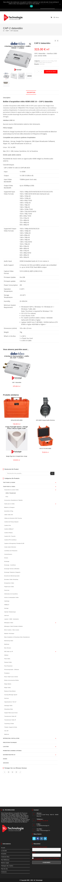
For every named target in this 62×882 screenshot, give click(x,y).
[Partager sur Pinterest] (12, 772)
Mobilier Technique (9, 633)
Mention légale (5, 862)
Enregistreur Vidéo (9, 583)
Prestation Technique (10, 742)
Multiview (6, 644)
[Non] (60, 4)
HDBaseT (6, 604)
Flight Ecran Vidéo (9, 586)
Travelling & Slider (9, 723)
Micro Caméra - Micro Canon (11, 630)
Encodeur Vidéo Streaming (11, 579)
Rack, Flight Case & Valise (11, 676)
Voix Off (6, 730)
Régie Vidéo (7, 687)
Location (6, 746)
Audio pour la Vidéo (9, 503)
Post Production (8, 666)
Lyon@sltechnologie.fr (43, 825)
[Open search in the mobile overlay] (30, 473)
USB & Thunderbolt (47, 62)
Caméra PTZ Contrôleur (10, 539)
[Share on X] (4, 772)
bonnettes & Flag (8, 511)
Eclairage (6, 561)
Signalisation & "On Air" (10, 702)
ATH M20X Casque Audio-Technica (45, 420)
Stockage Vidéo (8, 705)
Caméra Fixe (7, 525)
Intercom (6, 615)
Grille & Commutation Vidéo (11, 597)
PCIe (7, 496)
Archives (6, 762)
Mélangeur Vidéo (8, 622)
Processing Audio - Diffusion (11, 669)
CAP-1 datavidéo (16, 382)
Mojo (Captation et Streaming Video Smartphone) (17, 637)
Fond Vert (6, 590)
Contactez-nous (5, 856)
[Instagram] (41, 838)
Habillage (6, 601)
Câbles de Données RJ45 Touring (13, 518)
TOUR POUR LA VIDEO (9, 486)
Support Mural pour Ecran (11, 712)
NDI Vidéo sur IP (8, 651)
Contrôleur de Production (10, 550)
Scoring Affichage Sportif (10, 694)
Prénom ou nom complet (39, 847)
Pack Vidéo (7, 658)
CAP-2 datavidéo (14, 30)
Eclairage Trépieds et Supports (12, 572)
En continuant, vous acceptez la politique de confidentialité (45, 859)
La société (4, 850)
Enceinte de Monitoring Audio (12, 575)
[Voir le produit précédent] (55, 41)
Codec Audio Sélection (10, 547)
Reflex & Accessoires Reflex (11, 680)
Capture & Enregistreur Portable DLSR (14, 543)
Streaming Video (8, 709)
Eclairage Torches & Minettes (11, 568)
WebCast (6, 734)
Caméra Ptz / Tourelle (10, 536)
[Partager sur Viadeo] (20, 772)
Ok (31, 6)
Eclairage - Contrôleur (10, 565)
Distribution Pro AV (9, 754)
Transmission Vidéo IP (10, 720)
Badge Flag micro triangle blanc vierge (16, 456)
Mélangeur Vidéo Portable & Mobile (13, 626)
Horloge (6, 608)
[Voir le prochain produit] (58, 41)
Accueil (3, 847)
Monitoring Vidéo (8, 640)
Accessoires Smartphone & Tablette (13, 500)
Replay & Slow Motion (10, 691)
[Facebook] (37, 838)
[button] (30, 44)
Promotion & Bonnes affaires (12, 750)
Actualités (3, 853)
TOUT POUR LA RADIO (9, 482)
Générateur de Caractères (11, 593)
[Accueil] (3, 30)
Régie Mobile (7, 684)
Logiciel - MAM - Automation (11, 619)
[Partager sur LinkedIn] (16, 772)
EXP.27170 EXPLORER (45, 448)
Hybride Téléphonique (10, 612)
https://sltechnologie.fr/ (43, 830)
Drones (6, 557)
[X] (34, 838)
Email (33, 852)
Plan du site (4, 868)
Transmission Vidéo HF (10, 716)
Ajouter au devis (51, 71)
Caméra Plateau (8, 532)
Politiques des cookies (7, 865)
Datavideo (42, 64)
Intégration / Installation (11, 738)
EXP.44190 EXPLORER (16, 420)
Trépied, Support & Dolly (10, 727)
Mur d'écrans (7, 648)
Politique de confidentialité (46, 3)
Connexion (4, 871)
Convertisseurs (8, 554)
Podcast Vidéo (8, 662)
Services (6, 698)
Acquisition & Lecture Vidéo (47, 61)
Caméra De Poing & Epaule (11, 521)
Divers (5, 758)
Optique (6, 655)
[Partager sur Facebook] (8, 772)
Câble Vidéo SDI (8, 514)
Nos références (5, 859)
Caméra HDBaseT (9, 529)
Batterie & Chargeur (9, 507)
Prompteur (7, 673)
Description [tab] (31, 92)
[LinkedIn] (45, 838)
